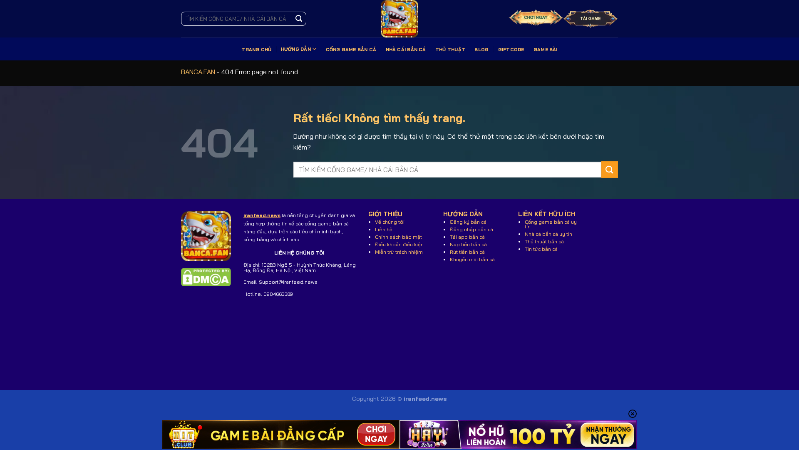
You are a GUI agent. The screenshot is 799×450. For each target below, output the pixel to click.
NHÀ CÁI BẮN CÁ (406, 49)
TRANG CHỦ (256, 49)
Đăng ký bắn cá (468, 222)
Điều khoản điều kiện (399, 244)
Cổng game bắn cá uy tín (551, 224)
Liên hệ (383, 229)
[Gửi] (299, 19)
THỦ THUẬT (450, 49)
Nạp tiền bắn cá (468, 244)
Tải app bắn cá (467, 237)
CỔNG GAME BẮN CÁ (351, 49)
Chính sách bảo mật (398, 237)
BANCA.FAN (198, 72)
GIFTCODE (511, 49)
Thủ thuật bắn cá (544, 241)
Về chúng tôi (389, 222)
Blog (481, 49)
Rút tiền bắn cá (467, 252)
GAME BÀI (545, 49)
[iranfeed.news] (399, 19)
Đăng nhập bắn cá (471, 229)
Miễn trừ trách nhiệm (399, 252)
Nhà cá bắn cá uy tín (548, 234)
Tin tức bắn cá (541, 249)
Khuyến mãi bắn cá (472, 259)
